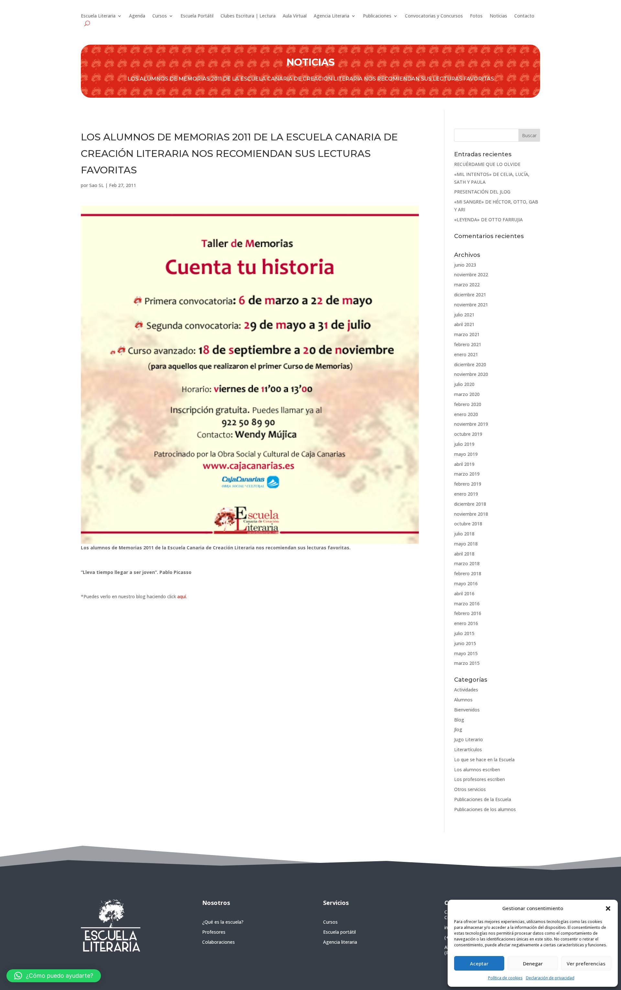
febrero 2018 (467, 573)
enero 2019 (466, 494)
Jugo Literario (468, 739)
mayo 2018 (466, 544)
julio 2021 (464, 315)
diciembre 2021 (470, 295)
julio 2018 (464, 534)
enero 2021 (466, 354)
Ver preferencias (586, 963)
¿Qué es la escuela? (223, 922)
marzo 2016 (467, 603)
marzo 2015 (467, 663)
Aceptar (479, 963)
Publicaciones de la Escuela (482, 799)
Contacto (524, 16)
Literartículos (468, 749)
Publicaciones (377, 16)
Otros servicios (470, 789)
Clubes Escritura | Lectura (248, 16)
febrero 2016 (467, 613)
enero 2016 (466, 623)
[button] (608, 908)
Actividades (466, 690)
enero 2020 (466, 414)
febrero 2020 (467, 404)
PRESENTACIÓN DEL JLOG (482, 192)
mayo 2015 (466, 653)
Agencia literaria (340, 942)
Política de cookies (505, 978)
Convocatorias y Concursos (434, 16)
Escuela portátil (339, 932)
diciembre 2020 (470, 364)
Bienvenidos (467, 710)
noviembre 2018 (471, 514)
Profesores (213, 932)
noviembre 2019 (471, 424)
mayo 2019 (466, 454)
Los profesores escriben (479, 779)
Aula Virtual (295, 16)
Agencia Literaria (331, 16)
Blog (459, 720)
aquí (181, 596)
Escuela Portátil (196, 16)
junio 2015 (465, 643)
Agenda (137, 16)
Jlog (458, 729)
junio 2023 (465, 265)
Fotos (476, 16)
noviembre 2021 (471, 305)
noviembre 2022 (471, 274)
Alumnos (463, 700)
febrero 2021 (467, 344)
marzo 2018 (467, 563)
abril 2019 (464, 464)
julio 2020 (464, 384)
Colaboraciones (218, 942)
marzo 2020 (467, 394)
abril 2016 (464, 593)
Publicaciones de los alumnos (485, 809)
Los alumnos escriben (477, 769)
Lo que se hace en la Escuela (484, 759)
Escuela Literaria (98, 16)
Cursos (159, 16)
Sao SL (96, 185)
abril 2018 (464, 554)
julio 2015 (464, 633)
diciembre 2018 (470, 504)
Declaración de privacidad (550, 978)
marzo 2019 (467, 474)
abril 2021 (464, 324)
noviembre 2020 (471, 374)
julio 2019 (464, 444)
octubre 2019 (468, 434)
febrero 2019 (467, 484)
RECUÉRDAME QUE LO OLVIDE (487, 164)
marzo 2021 (467, 334)
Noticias (498, 16)
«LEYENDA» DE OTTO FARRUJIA (488, 219)
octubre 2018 (468, 524)
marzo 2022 (467, 284)
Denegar (533, 963)
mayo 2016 (466, 583)
